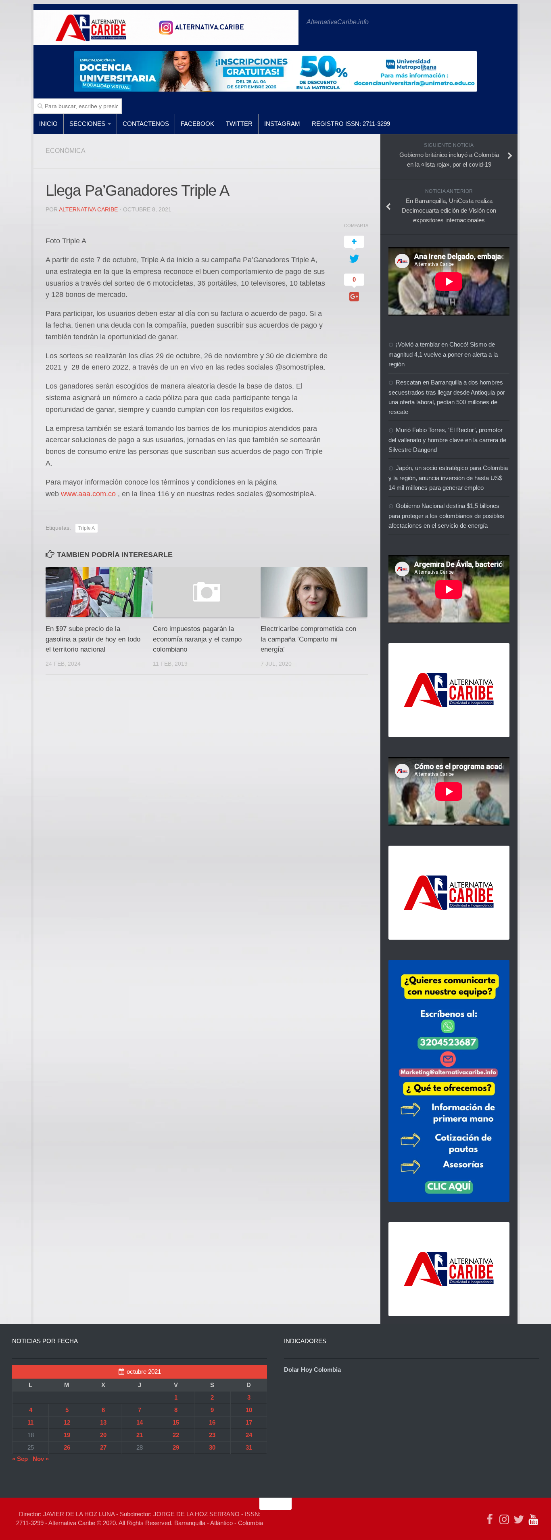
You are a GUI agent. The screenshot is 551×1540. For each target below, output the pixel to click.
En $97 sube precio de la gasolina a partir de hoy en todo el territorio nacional (93, 639)
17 (249, 1422)
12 (67, 1422)
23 (212, 1434)
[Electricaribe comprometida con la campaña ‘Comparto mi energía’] (314, 592)
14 (139, 1422)
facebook (197, 123)
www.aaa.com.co (88, 494)
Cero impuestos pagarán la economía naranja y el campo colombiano (197, 639)
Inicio (48, 123)
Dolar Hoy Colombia (312, 1369)
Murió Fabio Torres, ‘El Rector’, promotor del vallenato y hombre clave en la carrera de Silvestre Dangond (447, 439)
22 (176, 1434)
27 (103, 1447)
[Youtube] (533, 1519)
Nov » (41, 1458)
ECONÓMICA (66, 150)
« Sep (20, 1458)
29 (176, 1447)
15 (176, 1422)
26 (67, 1447)
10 (249, 1409)
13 (103, 1422)
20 (103, 1434)
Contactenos (146, 123)
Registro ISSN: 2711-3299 (351, 123)
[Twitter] (518, 1519)
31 (249, 1447)
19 (67, 1434)
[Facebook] (489, 1519)
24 (249, 1434)
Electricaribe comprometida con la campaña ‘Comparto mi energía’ (308, 639)
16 (212, 1422)
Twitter (239, 123)
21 (139, 1434)
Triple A (86, 528)
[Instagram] (504, 1519)
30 (212, 1447)
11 (30, 1422)
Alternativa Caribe (88, 209)
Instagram (282, 123)
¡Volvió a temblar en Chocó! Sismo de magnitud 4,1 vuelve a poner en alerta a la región (443, 354)
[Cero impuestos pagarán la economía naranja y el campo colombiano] (206, 592)
